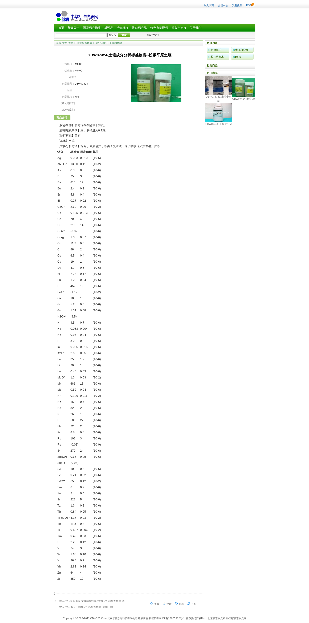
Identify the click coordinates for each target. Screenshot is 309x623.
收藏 (156, 603)
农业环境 (101, 43)
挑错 (169, 603)
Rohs (238, 56)
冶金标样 (122, 27)
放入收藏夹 (67, 109)
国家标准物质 (92, 27)
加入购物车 (67, 103)
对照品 (108, 27)
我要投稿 (237, 5)
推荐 (181, 603)
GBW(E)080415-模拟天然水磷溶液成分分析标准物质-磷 (93, 600)
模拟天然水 (217, 56)
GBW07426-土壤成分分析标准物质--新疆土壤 (87, 607)
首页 (61, 27)
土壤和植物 (115, 43)
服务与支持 (179, 27)
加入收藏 (209, 5)
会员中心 (223, 5)
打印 (193, 603)
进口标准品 (139, 27)
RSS (248, 5)
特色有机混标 (159, 27)
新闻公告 (73, 27)
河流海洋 (216, 49)
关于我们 (196, 27)
